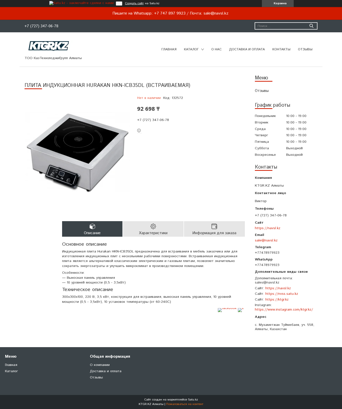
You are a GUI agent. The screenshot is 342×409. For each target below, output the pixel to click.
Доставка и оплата (247, 49)
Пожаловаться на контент (184, 404)
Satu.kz (193, 399)
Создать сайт (134, 3)
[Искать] (311, 26)
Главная (169, 49)
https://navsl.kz (267, 228)
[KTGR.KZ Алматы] (49, 45)
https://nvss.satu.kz (281, 293)
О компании (100, 364)
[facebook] (227, 308)
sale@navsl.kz (266, 240)
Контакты (281, 49)
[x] (241, 308)
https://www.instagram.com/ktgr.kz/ (284, 309)
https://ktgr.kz (277, 299)
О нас (216, 49)
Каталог (191, 49)
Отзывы (305, 49)
